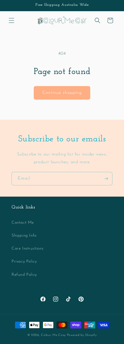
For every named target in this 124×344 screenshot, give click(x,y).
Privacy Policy (24, 261)
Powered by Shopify (82, 335)
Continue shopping (62, 93)
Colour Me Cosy (53, 335)
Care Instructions (27, 248)
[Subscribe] (105, 178)
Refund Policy (24, 275)
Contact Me (23, 223)
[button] (11, 20)
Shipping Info (24, 235)
